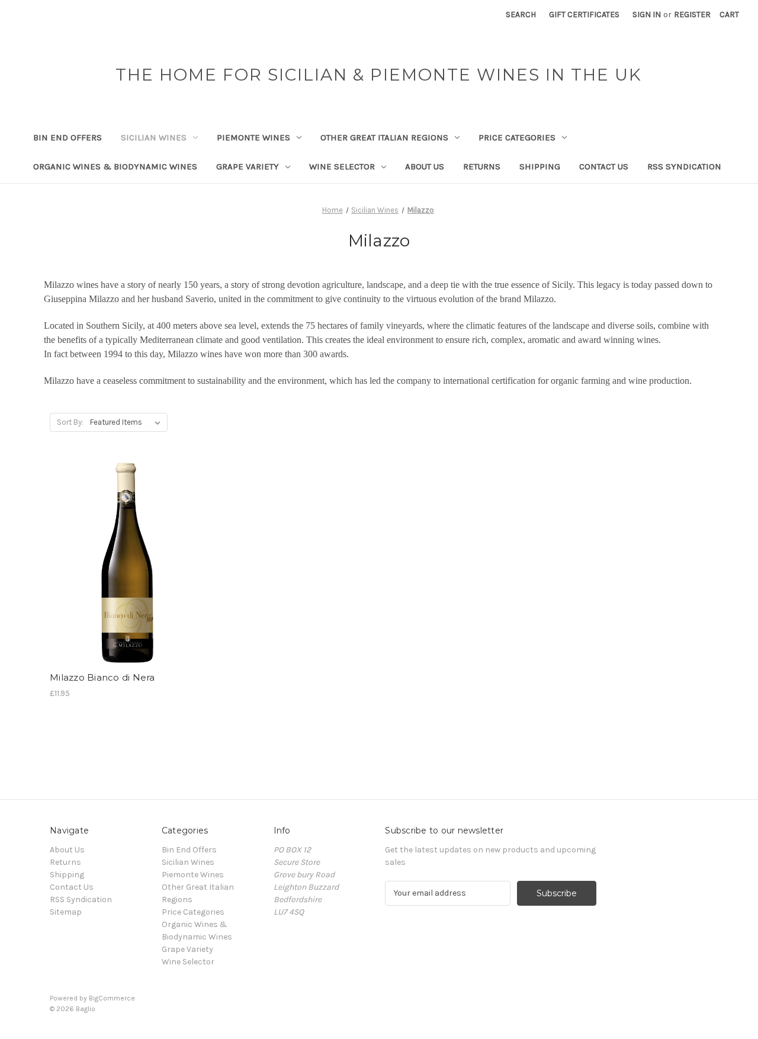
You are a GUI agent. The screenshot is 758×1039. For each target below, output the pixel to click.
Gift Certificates (584, 14)
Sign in (646, 14)
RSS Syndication (684, 166)
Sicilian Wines (154, 137)
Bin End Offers (67, 137)
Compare (123, 563)
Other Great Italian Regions (384, 137)
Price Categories (516, 137)
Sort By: (70, 422)
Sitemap (66, 912)
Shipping (539, 166)
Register (692, 14)
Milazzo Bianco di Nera (102, 677)
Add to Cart (127, 584)
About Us (424, 166)
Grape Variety (247, 166)
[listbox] (127, 422)
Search (521, 14)
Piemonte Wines (253, 137)
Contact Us (603, 166)
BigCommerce (112, 998)
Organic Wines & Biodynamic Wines (115, 166)
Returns (481, 166)
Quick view (125, 542)
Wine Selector (342, 166)
